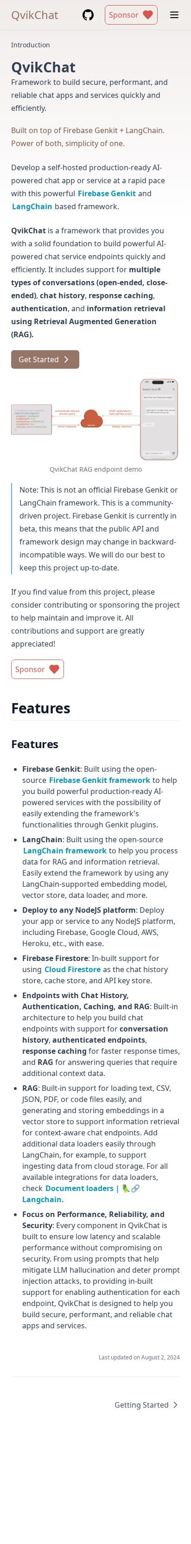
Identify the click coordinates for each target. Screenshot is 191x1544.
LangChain (32, 206)
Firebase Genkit (107, 193)
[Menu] (174, 15)
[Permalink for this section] (78, 708)
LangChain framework (65, 851)
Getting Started (142, 1405)
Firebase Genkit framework (100, 780)
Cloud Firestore (73, 969)
